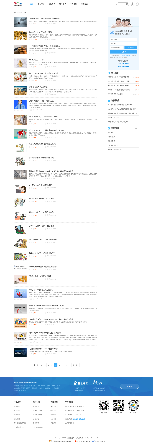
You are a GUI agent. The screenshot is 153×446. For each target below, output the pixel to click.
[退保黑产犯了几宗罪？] (20, 63)
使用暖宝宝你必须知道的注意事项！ (120, 90)
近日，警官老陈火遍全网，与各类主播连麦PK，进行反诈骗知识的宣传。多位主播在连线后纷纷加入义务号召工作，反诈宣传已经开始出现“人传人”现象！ (62, 134)
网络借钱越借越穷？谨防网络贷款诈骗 (43, 267)
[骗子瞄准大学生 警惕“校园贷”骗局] (20, 161)
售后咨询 (82, 419)
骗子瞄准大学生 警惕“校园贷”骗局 (41, 158)
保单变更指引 (37, 415)
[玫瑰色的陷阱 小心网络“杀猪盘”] (20, 279)
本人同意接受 (115, 55)
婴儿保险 (111, 132)
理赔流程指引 (37, 410)
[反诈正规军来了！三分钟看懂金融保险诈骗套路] (20, 133)
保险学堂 (53, 415)
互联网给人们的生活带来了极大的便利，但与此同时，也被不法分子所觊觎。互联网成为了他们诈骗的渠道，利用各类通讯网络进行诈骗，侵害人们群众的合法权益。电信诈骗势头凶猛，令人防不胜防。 (63, 175)
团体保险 (52, 4)
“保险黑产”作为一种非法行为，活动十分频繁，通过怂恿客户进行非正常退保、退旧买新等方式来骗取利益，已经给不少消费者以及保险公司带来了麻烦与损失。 (63, 36)
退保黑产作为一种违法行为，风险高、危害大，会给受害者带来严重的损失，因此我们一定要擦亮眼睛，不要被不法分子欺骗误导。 (63, 120)
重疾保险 (17, 406)
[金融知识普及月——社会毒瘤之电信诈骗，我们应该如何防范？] (20, 174)
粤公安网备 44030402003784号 (61, 441)
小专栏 (20, 12)
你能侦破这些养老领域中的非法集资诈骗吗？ (45, 333)
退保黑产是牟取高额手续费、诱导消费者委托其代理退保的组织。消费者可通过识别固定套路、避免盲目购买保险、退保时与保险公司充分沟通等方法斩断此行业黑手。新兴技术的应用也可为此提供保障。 (63, 91)
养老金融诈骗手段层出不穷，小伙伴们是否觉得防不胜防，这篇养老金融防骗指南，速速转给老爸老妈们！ (58, 322)
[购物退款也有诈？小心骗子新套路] (20, 215)
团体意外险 (111, 141)
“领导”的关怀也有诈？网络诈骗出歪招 (43, 239)
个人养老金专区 (19, 427)
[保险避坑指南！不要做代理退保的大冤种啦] (20, 22)
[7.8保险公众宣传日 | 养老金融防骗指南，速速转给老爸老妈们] (20, 322)
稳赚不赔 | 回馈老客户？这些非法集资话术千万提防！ (48, 306)
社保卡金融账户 (113, 145)
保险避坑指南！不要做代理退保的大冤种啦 (44, 19)
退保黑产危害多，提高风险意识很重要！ (44, 117)
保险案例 (53, 410)
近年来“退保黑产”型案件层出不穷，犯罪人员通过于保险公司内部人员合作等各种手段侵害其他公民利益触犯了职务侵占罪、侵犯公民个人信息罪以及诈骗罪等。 (63, 63)
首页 (32, 4)
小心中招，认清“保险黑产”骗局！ (41, 32)
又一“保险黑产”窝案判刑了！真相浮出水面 (44, 46)
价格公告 (36, 419)
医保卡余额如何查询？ (115, 149)
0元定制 (123, 52)
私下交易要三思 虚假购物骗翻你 (40, 185)
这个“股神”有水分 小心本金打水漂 (41, 199)
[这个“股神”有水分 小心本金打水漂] (20, 202)
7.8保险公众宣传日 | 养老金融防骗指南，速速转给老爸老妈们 (51, 319)
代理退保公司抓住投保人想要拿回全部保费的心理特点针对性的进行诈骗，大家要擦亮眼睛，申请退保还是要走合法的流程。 (63, 21)
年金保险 (17, 415)
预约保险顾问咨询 (20, 423)
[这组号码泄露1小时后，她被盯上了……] (20, 104)
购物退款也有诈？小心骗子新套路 (41, 212)
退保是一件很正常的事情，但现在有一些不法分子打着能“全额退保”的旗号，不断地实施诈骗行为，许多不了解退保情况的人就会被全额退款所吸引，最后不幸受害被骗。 (63, 77)
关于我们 (73, 4)
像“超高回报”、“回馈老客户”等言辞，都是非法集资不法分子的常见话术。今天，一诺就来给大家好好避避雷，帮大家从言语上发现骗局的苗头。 (63, 309)
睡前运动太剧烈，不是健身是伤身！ (120, 77)
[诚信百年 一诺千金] (18, 4)
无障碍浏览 (132, 4)
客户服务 (62, 4)
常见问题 (53, 423)
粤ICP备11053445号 (83, 441)
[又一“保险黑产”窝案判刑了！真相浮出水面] (20, 49)
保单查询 (36, 406)
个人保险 (41, 4)
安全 (25, 12)
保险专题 (53, 419)
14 (69, 365)
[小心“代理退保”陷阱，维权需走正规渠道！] (20, 77)
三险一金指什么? (113, 117)
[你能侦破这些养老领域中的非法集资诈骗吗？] (20, 336)
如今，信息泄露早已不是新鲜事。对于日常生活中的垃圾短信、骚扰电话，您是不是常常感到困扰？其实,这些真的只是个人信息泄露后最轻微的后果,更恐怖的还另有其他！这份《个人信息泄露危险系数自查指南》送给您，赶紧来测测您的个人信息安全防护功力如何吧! (62, 105)
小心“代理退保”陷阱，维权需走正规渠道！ (44, 73)
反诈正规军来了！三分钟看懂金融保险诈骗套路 (46, 130)
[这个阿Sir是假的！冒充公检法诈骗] (20, 229)
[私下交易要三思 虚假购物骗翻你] (20, 188)
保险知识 (53, 406)
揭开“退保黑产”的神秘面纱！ (39, 87)
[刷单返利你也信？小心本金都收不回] (20, 256)
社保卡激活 (111, 137)
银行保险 (17, 419)
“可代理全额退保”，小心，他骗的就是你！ (44, 349)
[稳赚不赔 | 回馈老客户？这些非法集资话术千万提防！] (20, 309)
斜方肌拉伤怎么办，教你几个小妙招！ (120, 81)
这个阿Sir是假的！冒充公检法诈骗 (41, 226)
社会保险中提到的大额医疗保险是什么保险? (122, 109)
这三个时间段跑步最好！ (120, 94)
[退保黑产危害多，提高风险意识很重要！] (20, 120)
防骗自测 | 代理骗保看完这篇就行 (41, 290)
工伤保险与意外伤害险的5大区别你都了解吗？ (123, 113)
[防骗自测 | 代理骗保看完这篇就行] (20, 293)
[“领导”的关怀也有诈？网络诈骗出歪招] (20, 243)
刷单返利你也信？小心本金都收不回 (42, 253)
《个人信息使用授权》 (125, 55)
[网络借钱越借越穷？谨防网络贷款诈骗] (20, 267)
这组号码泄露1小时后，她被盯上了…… (43, 101)
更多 (136, 128)
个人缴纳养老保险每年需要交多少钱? (120, 105)
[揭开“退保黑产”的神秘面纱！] (20, 90)
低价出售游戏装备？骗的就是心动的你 (43, 144)
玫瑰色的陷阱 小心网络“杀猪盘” (40, 276)
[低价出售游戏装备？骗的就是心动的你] (20, 147)
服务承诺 (36, 423)
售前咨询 (75, 419)
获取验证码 (131, 47)
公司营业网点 (69, 423)
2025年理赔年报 (38, 427)
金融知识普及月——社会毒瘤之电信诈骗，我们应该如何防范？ (52, 171)
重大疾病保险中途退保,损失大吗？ (119, 122)
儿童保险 (17, 410)
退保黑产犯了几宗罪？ (37, 60)
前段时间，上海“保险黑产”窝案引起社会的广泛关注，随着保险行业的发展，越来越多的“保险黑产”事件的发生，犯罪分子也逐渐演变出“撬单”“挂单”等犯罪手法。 (63, 50)
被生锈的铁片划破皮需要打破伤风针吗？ (120, 86)
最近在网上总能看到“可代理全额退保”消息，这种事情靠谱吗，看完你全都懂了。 (51, 351)
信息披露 (84, 4)
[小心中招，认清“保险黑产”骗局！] (20, 35)
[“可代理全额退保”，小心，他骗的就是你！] (20, 352)
